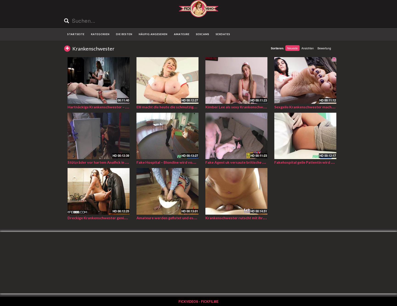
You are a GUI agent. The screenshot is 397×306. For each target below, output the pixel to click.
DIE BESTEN (124, 34)
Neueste (292, 48)
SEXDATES (223, 34)
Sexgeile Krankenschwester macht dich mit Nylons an (319, 107)
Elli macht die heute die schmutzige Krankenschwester (182, 107)
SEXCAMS (202, 34)
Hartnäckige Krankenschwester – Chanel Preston (109, 107)
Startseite (76, 34)
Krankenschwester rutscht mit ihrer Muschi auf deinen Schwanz (259, 218)
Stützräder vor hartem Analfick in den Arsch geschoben (114, 162)
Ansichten (307, 48)
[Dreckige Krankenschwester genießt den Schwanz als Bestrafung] (99, 191)
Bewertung (324, 48)
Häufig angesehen (153, 34)
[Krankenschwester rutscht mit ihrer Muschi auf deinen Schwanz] (236, 191)
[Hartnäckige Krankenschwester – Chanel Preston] (99, 80)
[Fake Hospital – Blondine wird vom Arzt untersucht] (167, 136)
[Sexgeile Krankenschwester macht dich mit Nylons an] (305, 80)
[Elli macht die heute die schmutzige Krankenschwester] (167, 80)
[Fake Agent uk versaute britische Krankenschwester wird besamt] (236, 136)
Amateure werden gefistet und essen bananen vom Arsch (184, 218)
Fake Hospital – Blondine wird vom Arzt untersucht (179, 162)
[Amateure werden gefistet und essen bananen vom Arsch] (167, 191)
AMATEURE (182, 34)
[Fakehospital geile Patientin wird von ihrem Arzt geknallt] (305, 136)
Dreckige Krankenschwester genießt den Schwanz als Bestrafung (123, 218)
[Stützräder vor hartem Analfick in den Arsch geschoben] (99, 136)
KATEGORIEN (100, 34)
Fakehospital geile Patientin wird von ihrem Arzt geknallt (322, 162)
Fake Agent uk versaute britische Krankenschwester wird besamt (261, 162)
